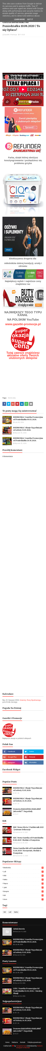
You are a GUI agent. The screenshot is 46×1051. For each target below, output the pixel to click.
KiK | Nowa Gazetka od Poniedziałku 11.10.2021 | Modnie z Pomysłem (28, 839)
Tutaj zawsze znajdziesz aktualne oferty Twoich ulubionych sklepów (23, 355)
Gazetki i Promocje (10, 35)
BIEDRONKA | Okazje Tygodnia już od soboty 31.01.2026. (27, 429)
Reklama (15, 1042)
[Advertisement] (23, 54)
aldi (23, 875)
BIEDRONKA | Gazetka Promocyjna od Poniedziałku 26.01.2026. (28, 439)
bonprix (23, 891)
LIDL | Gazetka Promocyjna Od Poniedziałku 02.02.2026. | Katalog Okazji (27, 991)
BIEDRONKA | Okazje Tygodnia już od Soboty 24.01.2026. (27, 800)
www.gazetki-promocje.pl (23, 324)
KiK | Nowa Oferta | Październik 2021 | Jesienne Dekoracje (28, 828)
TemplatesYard (21, 1046)
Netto (23, 879)
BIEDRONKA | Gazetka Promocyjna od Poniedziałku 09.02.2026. (28, 418)
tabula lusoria (19, 929)
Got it (30, 19)
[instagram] (12, 762)
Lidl (23, 872)
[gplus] (12, 757)
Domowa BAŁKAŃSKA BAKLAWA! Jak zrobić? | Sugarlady (27, 810)
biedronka (12, 398)
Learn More (19, 19)
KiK (23, 895)
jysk (23, 887)
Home (7, 1042)
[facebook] (12, 751)
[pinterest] (34, 757)
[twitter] (34, 751)
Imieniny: (30, 700)
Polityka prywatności (34, 1042)
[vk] (34, 762)
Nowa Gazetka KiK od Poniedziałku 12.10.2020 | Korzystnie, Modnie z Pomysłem (27, 850)
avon (23, 899)
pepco (23, 883)
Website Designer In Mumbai (29, 1047)
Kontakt (22, 1042)
